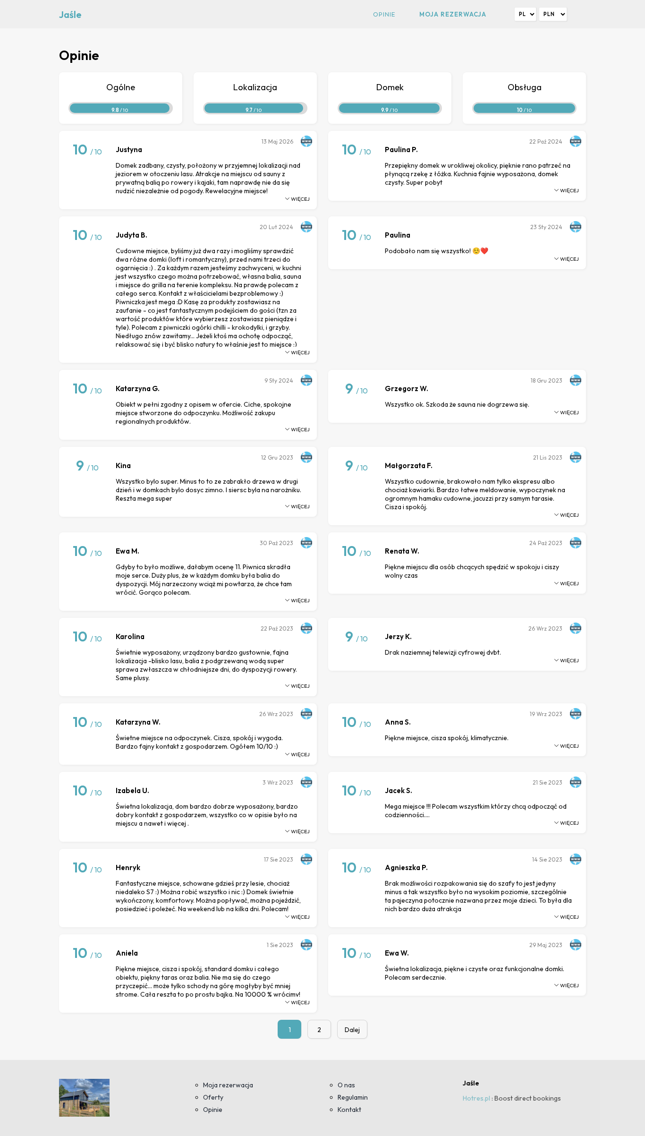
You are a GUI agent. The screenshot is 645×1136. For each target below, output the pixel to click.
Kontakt (349, 1109)
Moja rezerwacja (452, 14)
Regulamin (353, 1097)
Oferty (213, 1097)
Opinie (384, 14)
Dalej (352, 1029)
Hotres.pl (476, 1098)
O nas (346, 1085)
